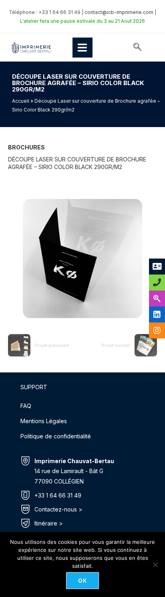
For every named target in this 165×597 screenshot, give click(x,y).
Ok (82, 580)
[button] (137, 48)
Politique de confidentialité (55, 436)
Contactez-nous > (58, 509)
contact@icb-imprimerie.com (119, 12)
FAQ (25, 405)
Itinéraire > (48, 523)
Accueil (20, 101)
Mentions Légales (43, 421)
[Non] (155, 565)
